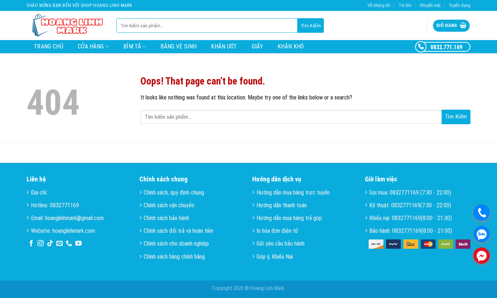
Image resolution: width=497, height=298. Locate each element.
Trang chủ (48, 46)
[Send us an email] (59, 243)
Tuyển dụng (459, 5)
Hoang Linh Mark (267, 288)
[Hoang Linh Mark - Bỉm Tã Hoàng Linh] (66, 26)
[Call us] (69, 243)
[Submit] (311, 25)
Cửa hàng (91, 46)
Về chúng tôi (378, 5)
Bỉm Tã (132, 46)
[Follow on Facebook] (31, 243)
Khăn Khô (291, 46)
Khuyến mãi (430, 5)
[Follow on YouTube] (78, 243)
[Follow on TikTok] (50, 243)
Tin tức (404, 5)
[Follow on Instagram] (40, 243)
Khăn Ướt (224, 46)
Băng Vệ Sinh (178, 46)
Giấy (257, 46)
